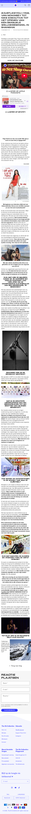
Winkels (4, 733)
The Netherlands (20, 764)
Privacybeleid (5, 761)
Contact (4, 742)
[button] (2, 5)
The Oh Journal (20, 730)
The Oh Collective (12, 810)
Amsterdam (19, 761)
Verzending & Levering (7, 755)
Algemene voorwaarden (8, 764)
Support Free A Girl (21, 733)
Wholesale (4, 739)
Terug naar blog (16, 666)
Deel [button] (4, 34)
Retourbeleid (5, 758)
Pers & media (5, 736)
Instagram (18, 736)
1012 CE (18, 758)
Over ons (4, 730)
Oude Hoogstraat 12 (21, 755)
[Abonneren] (27, 781)
